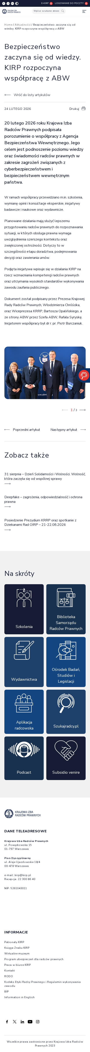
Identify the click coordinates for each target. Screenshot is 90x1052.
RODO (8, 976)
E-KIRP (44, 3)
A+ (12, 3)
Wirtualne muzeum (17, 953)
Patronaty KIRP (14, 942)
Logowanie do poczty (69, 3)
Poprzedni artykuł (26, 429)
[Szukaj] (63, 11)
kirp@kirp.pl (23, 875)
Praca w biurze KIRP (17, 965)
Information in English (19, 997)
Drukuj (74, 109)
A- (4, 3)
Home (8, 24)
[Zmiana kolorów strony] (16, 3)
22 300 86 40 (26, 879)
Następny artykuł (63, 429)
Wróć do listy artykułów (32, 95)
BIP (6, 991)
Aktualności (23, 24)
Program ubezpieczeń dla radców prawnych (33, 959)
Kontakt (9, 970)
